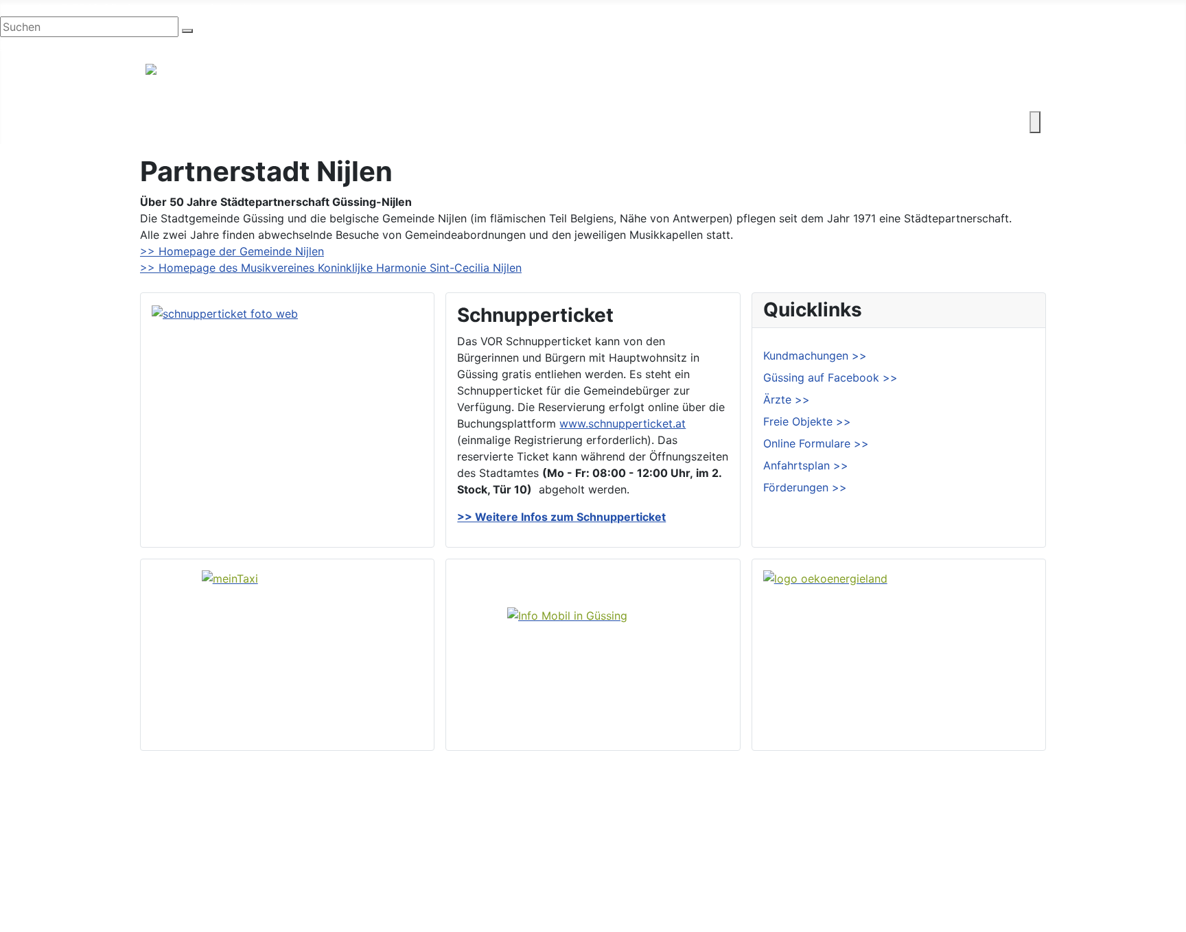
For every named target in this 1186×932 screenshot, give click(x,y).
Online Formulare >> (816, 443)
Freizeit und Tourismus (406, 122)
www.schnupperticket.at (622, 423)
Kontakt (819, 122)
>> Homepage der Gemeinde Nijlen (232, 251)
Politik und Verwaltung (680, 828)
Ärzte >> (786, 399)
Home (637, 806)
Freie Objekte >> (807, 421)
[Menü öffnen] (1035, 122)
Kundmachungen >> (815, 355)
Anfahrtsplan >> (805, 465)
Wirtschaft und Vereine (270, 122)
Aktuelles (645, 850)
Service (763, 122)
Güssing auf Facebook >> (830, 377)
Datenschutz (1003, 871)
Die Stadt (170, 122)
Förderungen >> (805, 487)
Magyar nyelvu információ (171, 45)
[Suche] (187, 31)
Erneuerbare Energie (674, 122)
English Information (50, 45)
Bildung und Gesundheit (542, 122)
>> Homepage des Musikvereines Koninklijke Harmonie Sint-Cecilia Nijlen (331, 268)
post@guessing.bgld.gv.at (214, 8)
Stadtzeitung (655, 893)
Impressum (999, 850)
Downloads (1000, 828)
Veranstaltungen (664, 871)
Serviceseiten (1005, 806)
